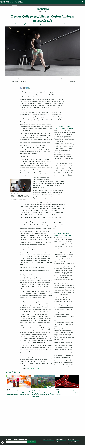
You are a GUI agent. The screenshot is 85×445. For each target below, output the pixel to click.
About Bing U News (72, 442)
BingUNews (42, 8)
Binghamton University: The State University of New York (12, 1)
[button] (2, 442)
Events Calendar (72, 444)
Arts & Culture (46, 442)
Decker (32, 368)
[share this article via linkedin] (26, 88)
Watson (37, 368)
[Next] (43, 403)
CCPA (57, 442)
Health (28, 368)
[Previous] (41, 403)
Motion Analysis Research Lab (45, 91)
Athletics (45, 444)
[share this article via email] (29, 88)
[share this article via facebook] (21, 88)
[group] (20, 190)
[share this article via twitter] (24, 88)
